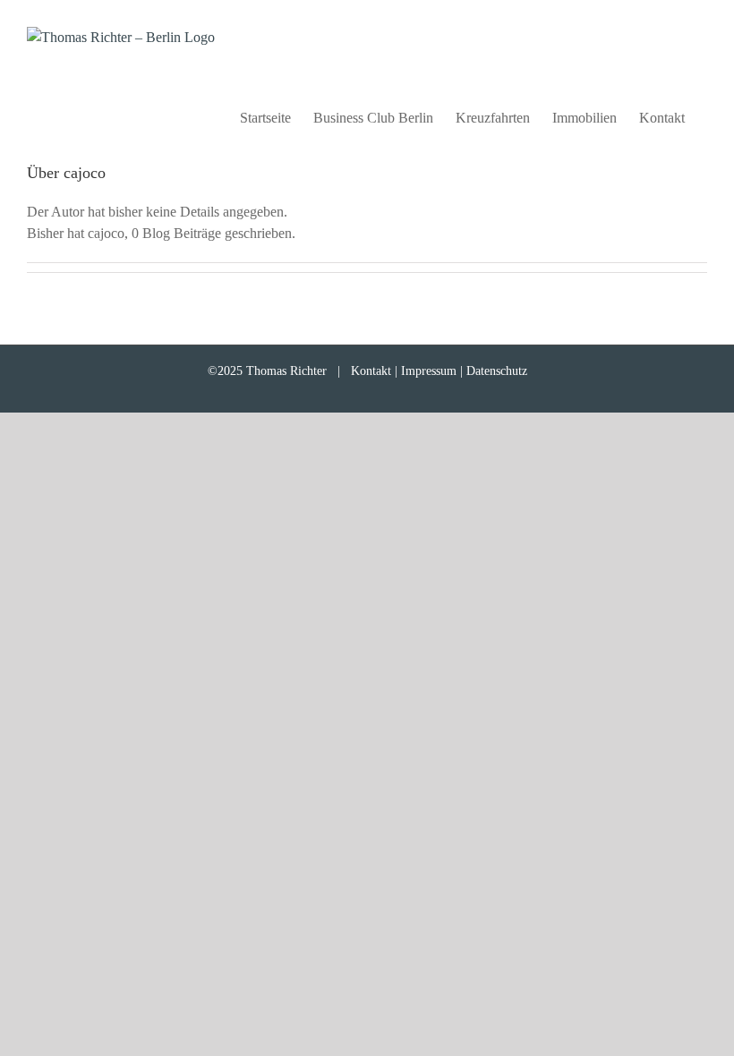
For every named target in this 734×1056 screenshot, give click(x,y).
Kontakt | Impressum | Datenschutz (439, 371)
